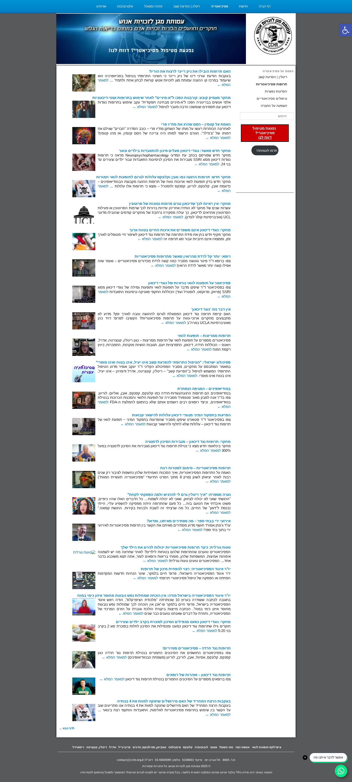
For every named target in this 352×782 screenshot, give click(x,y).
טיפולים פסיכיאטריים (272, 98)
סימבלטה (174, 747)
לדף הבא (66, 728)
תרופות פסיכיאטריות (271, 84)
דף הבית (264, 6)
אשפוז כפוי (242, 747)
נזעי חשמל (226, 747)
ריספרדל (78, 747)
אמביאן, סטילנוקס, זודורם (149, 747)
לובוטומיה (201, 747)
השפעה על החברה (274, 106)
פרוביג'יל (124, 747)
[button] (346, 30)
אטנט (213, 747)
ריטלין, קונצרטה (96, 747)
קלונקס (188, 747)
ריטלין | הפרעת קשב (186, 6)
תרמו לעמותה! (266, 150)
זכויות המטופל (153, 6)
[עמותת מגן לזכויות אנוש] (273, 36)
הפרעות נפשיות (276, 91)
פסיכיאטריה (219, 6)
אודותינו (101, 6)
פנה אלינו (264, 19)
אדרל (112, 747)
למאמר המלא (145, 107)
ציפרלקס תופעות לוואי (266, 747)
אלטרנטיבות (125, 6)
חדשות (243, 6)
